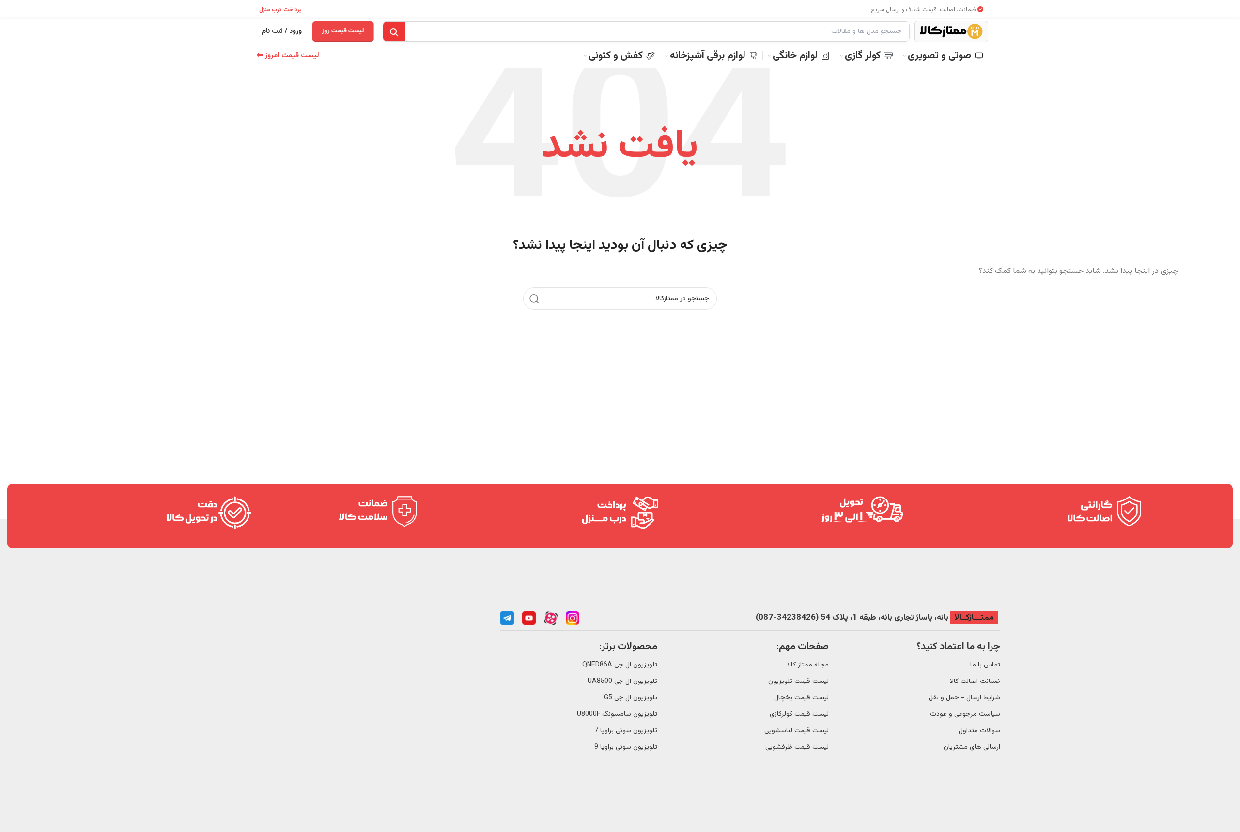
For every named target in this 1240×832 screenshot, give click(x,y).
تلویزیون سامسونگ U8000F (617, 714)
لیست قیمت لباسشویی (796, 731)
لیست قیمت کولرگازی (799, 714)
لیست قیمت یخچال (801, 698)
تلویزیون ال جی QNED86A (619, 665)
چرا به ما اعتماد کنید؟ (958, 646)
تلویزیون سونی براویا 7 (625, 731)
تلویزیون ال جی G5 (630, 698)
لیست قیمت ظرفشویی (797, 747)
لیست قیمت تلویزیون (798, 681)
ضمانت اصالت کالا (975, 681)
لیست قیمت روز (343, 31)
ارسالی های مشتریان (972, 747)
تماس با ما (985, 665)
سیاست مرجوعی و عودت (965, 714)
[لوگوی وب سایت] (951, 31)
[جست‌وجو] (394, 32)
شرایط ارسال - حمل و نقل (964, 698)
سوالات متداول (979, 731)
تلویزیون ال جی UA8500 (622, 681)
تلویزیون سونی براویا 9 (625, 747)
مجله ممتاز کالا (808, 665)
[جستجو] (534, 298)
